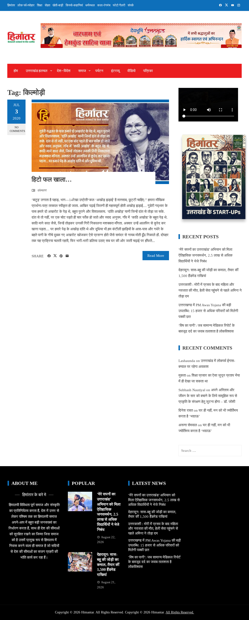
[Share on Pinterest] (61, 256)
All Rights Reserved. (180, 612)
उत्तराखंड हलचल (36, 71)
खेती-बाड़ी (58, 5)
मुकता (182, 375)
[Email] (67, 256)
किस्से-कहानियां (74, 5)
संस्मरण (41, 190)
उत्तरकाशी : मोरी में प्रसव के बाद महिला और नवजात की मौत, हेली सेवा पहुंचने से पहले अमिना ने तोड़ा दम (210, 290)
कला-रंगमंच (103, 5)
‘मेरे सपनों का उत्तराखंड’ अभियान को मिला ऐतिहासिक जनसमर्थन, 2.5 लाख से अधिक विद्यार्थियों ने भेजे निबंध (205, 255)
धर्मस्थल (90, 5)
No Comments (17, 129)
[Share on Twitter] (55, 256)
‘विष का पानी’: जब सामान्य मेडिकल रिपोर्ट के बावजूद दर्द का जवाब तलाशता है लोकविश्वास (154, 562)
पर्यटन (99, 71)
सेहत (47, 5)
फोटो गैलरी (119, 5)
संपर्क (131, 5)
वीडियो (131, 71)
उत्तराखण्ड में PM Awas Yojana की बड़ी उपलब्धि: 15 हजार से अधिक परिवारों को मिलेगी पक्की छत (208, 311)
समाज (82, 71)
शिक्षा (39, 5)
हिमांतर (11, 5)
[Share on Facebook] (49, 256)
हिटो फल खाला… (52, 179)
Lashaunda (186, 361)
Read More (155, 256)
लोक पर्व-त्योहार (26, 5)
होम (16, 71)
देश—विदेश (64, 71)
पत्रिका (148, 71)
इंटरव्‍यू (115, 71)
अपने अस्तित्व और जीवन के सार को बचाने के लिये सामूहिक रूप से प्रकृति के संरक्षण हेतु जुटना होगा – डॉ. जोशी (207, 396)
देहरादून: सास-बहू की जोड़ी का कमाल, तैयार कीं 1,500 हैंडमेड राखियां (108, 564)
